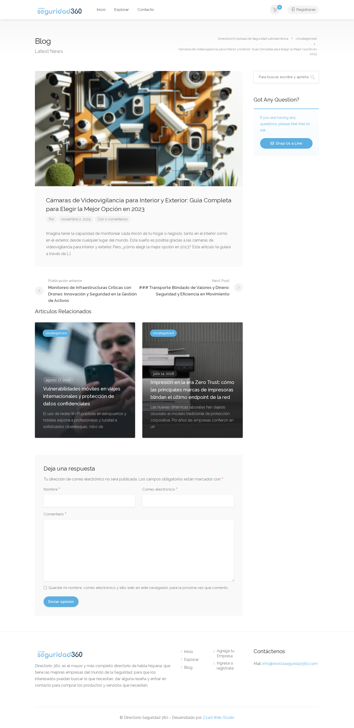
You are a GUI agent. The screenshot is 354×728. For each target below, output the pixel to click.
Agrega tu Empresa (225, 653)
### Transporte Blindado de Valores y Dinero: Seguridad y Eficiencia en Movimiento (184, 287)
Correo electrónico (160, 489)
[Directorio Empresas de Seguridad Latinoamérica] (59, 11)
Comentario (55, 514)
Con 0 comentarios (113, 219)
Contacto (146, 9)
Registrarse (305, 9)
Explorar (121, 9)
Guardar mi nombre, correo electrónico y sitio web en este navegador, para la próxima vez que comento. (138, 588)
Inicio (101, 9)
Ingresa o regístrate (225, 666)
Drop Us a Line (288, 143)
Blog (188, 667)
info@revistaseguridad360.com (290, 663)
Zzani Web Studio (218, 717)
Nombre (52, 489)
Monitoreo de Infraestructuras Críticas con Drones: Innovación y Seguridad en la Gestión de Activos (92, 291)
